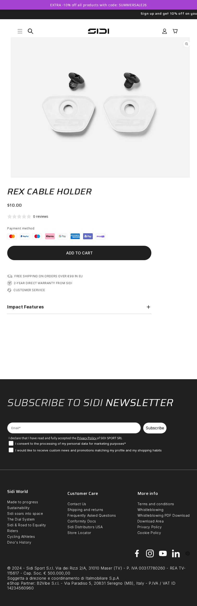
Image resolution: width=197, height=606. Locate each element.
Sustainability (18, 508)
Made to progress (22, 502)
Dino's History (19, 542)
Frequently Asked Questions (92, 515)
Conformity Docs (82, 521)
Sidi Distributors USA (85, 527)
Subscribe (155, 428)
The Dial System (21, 519)
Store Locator (79, 533)
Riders (12, 531)
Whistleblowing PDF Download (163, 515)
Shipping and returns (85, 510)
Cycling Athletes (21, 536)
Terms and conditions (155, 504)
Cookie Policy (149, 533)
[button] (20, 31)
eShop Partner (20, 583)
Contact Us (77, 504)
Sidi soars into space (25, 513)
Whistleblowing (150, 510)
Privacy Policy (149, 527)
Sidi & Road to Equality (26, 525)
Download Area (150, 521)
